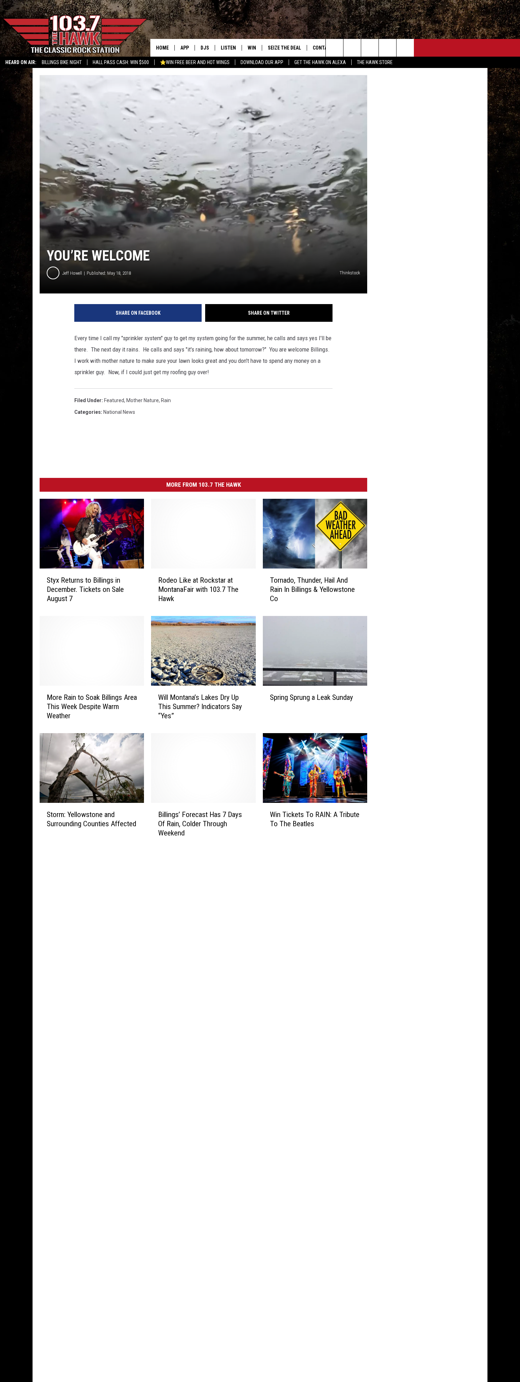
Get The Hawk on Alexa (320, 62)
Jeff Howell (72, 273)
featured (114, 400)
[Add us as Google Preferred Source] (352, 48)
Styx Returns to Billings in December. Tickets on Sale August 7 (85, 589)
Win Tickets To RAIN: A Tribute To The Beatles (314, 819)
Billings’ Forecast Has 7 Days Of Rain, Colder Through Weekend (200, 823)
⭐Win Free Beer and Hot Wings (195, 62)
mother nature (142, 400)
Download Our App (262, 62)
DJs (205, 48)
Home (162, 48)
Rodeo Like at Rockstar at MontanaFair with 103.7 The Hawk (198, 589)
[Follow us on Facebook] (370, 48)
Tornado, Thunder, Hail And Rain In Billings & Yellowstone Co (312, 589)
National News (119, 412)
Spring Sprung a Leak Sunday (311, 697)
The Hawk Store (375, 62)
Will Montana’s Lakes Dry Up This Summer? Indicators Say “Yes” (200, 706)
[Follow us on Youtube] (405, 48)
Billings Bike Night (62, 62)
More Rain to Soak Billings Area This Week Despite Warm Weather (92, 706)
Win (252, 48)
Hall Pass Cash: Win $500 (121, 62)
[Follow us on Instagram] (387, 48)
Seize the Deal (284, 48)
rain (166, 400)
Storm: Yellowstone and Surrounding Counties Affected (91, 819)
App (184, 48)
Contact (323, 48)
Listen (228, 48)
